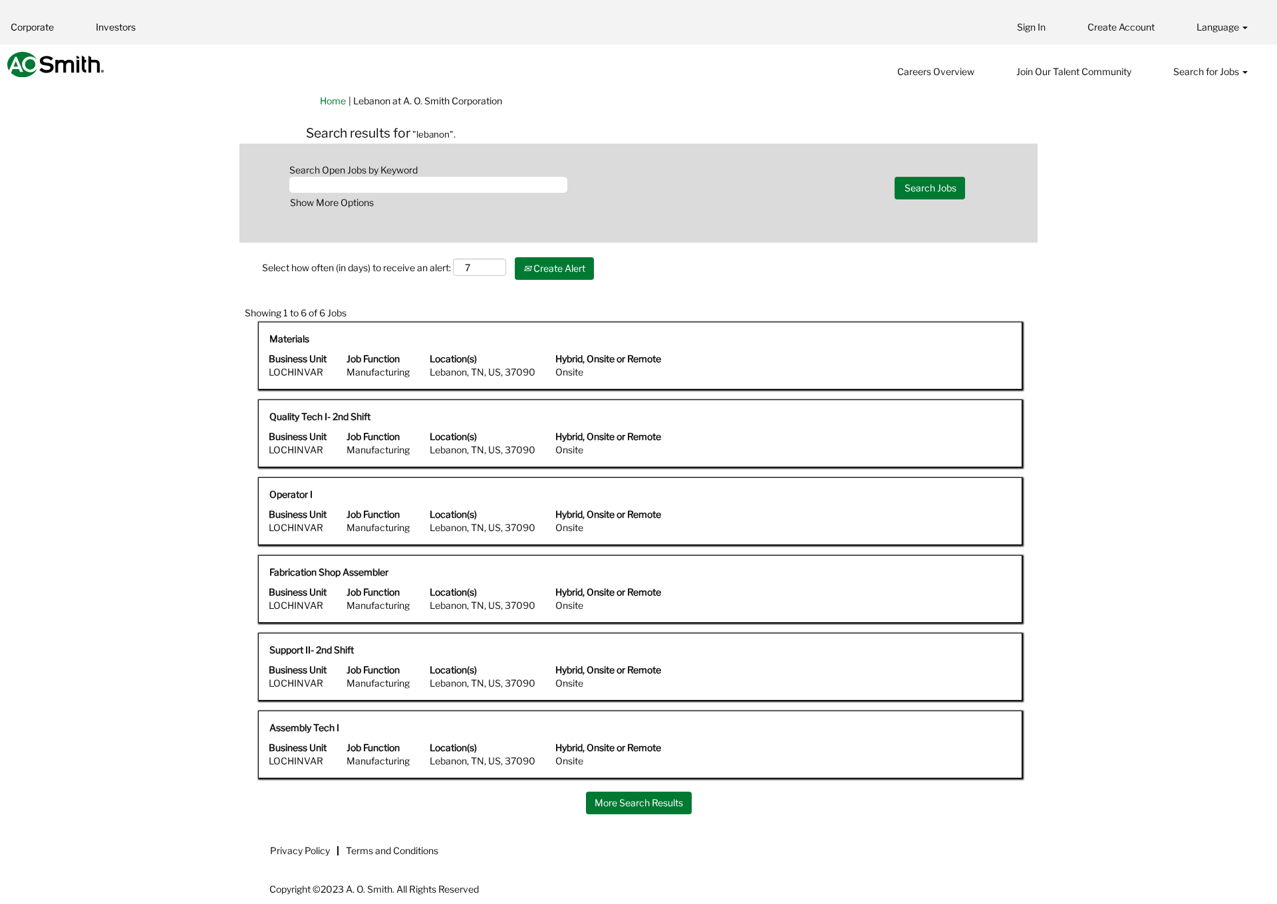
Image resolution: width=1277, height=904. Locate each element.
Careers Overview (935, 71)
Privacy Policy (300, 850)
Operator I (291, 494)
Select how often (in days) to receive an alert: (356, 267)
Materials (289, 338)
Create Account (1121, 27)
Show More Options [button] (332, 202)
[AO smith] (55, 64)
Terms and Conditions (392, 850)
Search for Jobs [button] (1207, 71)
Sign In (1031, 27)
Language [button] (1219, 27)
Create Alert (558, 268)
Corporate (32, 27)
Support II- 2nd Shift (311, 649)
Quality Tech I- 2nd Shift (319, 416)
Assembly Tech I (304, 727)
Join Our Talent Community (1073, 71)
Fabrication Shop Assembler (328, 572)
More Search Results (639, 802)
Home (333, 100)
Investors (116, 27)
